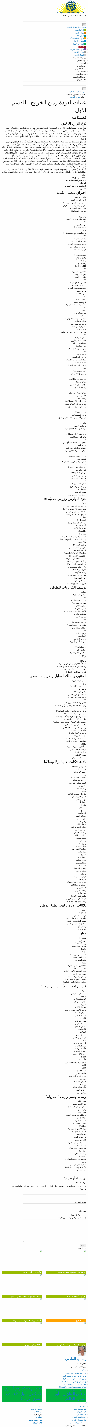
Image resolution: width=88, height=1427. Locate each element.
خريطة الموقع (37, 1412)
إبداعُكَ (83, 1370)
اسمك (84, 1193)
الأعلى (85, 1404)
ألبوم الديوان (81, 1412)
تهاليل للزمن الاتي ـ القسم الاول (74, 1379)
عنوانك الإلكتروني (80, 1202)
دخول (40, 1406)
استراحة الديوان (78, 44)
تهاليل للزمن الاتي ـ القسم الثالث (74, 1381)
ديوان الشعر (79, 36)
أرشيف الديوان (36, 1409)
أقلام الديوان (79, 30)
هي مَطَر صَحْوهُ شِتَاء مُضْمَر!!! (75, 1373)
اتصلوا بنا (39, 1417)
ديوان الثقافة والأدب (76, 38)
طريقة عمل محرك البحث (76, 27)
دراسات (83, 1406)
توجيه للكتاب (79, 52)
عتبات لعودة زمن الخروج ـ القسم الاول (71, 1387)
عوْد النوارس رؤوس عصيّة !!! (75, 1384)
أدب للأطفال (81, 1415)
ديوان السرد (79, 33)
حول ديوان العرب (35, 1420)
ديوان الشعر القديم (79, 1417)
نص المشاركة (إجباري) (78, 1215)
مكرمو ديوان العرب (79, 1420)
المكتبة (81, 47)
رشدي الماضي (75, 97)
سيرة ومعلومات (80, 1409)
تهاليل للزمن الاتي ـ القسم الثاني (74, 1376)
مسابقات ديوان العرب (78, 1423)
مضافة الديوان (78, 41)
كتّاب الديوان (37, 1423)
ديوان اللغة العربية (77, 49)
